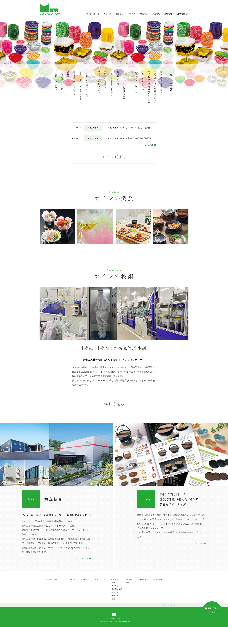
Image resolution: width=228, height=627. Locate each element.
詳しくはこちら (82, 558)
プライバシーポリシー (169, 605)
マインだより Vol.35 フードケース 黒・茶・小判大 (129, 128)
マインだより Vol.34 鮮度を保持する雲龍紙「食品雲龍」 (130, 138)
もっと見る (149, 145)
